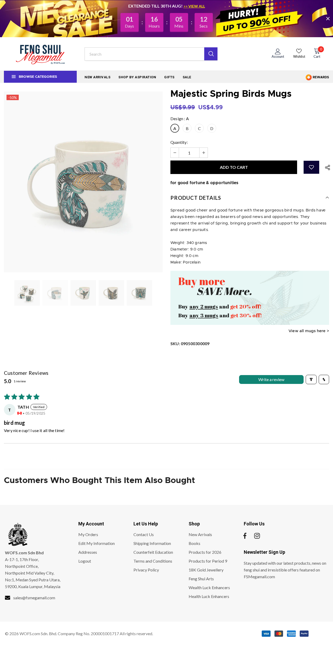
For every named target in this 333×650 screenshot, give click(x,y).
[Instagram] (257, 536)
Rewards (320, 77)
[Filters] (311, 379)
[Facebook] (244, 536)
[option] (83, 182)
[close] (327, 18)
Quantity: (179, 142)
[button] (311, 167)
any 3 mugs (203, 315)
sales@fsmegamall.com (34, 597)
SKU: (189, 343)
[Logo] (40, 53)
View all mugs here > (309, 331)
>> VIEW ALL (194, 6)
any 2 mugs (203, 306)
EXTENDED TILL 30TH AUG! (155, 5)
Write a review (271, 379)
